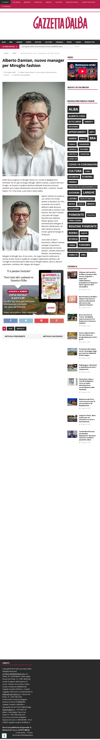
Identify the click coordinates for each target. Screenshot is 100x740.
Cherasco (73, 149)
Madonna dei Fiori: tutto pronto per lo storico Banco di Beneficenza (87, 402)
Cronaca (59, 42)
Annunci (49, 2)
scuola (73, 238)
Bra (10, 42)
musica (91, 204)
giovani (74, 192)
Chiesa (78, 42)
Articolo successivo (53, 336)
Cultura (48, 42)
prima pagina (75, 220)
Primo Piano (29, 72)
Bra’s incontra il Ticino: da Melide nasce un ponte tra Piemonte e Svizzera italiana (87, 319)
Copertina (84, 154)
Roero (28, 42)
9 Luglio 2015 (11, 72)
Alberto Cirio (77, 116)
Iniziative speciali (72, 2)
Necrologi (38, 2)
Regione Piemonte (83, 226)
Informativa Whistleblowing (22, 735)
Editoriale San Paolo (9, 694)
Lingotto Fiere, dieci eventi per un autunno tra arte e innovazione (87, 418)
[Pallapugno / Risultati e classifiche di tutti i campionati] (72, 370)
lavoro (73, 198)
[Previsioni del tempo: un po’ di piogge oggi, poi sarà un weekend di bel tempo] (72, 354)
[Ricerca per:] (85, 46)
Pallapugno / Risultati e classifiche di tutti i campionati (88, 367)
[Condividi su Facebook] (11, 321)
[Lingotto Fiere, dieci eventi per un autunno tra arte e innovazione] (72, 420)
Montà (81, 204)
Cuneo (88, 171)
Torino (72, 245)
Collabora (16, 2)
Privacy (30, 732)
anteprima (73, 127)
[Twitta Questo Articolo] (26, 321)
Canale (72, 144)
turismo (84, 245)
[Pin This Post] (41, 321)
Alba (4, 42)
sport (84, 239)
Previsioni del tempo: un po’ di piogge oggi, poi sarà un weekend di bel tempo (88, 352)
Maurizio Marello (87, 199)
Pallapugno (74, 209)
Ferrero (73, 182)
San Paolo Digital (19, 707)
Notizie (38, 42)
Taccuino (58, 2)
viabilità (73, 255)
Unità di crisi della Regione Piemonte (83, 250)
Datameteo (74, 177)
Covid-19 (73, 159)
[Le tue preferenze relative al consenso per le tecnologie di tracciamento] (4, 735)
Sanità (84, 233)
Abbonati (27, 2)
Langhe (19, 42)
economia (87, 177)
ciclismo (84, 149)
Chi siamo (5, 2)
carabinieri (84, 144)
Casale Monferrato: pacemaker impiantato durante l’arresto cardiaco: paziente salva (87, 435)
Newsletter (90, 42)
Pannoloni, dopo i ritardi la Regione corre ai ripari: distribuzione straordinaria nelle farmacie (87, 384)
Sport (69, 42)
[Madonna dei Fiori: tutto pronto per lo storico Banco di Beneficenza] (72, 404)
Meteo (72, 204)
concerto (73, 154)
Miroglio (21, 329)
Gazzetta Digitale (88, 2)
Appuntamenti (77, 131)
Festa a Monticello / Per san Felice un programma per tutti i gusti (88, 336)
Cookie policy (20, 732)
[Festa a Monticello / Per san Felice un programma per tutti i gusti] (72, 338)
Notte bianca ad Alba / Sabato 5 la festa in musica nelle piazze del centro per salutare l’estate (88, 301)
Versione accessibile (22, 75)
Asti (92, 131)
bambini (73, 138)
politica (91, 215)
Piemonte (76, 215)
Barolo (83, 139)
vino (83, 255)
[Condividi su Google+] (57, 321)
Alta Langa (75, 121)
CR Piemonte (6, 6)
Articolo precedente (15, 336)
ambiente (89, 121)
